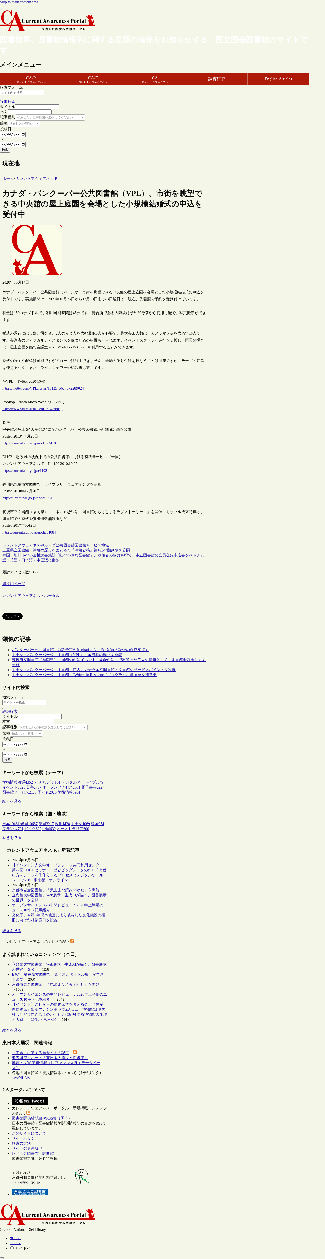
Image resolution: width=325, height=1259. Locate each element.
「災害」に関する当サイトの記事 (40, 1053)
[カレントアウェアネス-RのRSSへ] (72, 942)
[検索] (2, 98)
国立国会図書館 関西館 (33, 1153)
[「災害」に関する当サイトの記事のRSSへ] (75, 1053)
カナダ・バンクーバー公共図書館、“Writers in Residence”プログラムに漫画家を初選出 (84, 675)
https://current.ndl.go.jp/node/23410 (29, 443)
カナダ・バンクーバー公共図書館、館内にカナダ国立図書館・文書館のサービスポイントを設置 (94, 670)
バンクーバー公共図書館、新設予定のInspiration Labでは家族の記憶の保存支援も (80, 650)
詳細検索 (7, 102)
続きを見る (11, 801)
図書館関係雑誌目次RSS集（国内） (42, 1118)
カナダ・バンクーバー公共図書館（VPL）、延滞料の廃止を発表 (67, 655)
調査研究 (216, 79)
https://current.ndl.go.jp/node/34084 (29, 532)
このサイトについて (29, 1133)
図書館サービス (88, 545)
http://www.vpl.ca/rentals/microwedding (32, 409)
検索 (5, 149)
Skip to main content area (19, 2)
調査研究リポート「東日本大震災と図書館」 (50, 1058)
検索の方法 (21, 1143)
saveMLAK (21, 1078)
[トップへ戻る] (2, 1258)
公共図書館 (65, 545)
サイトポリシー (25, 1138)
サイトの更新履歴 (27, 1148)
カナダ (50, 545)
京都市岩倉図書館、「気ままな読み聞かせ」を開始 (55, 890)
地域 (105, 545)
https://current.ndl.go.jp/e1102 (24, 471)
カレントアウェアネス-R (23, 545)
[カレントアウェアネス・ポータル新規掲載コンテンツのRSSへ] (28, 1113)
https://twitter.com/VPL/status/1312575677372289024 (43, 388)
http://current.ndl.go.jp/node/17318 (28, 498)
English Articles (278, 78)
